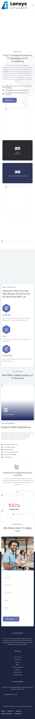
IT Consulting (17, 657)
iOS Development (17, 674)
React (17, 664)
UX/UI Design (9, 414)
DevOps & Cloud (17, 672)
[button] (9, 100)
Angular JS (17, 669)
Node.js (17, 662)
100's (14, 505)
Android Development (17, 667)
